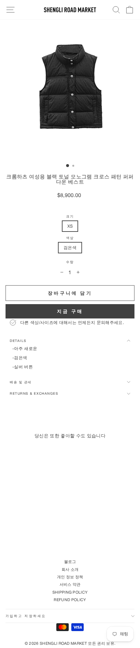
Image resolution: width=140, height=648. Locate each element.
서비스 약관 (70, 584)
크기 (70, 216)
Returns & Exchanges (34, 393)
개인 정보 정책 (70, 576)
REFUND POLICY (70, 599)
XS (70, 226)
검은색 (70, 247)
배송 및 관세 (21, 382)
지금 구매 (70, 311)
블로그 (70, 561)
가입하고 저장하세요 (26, 616)
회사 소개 (70, 569)
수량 (70, 262)
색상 (70, 238)
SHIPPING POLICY (70, 592)
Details (18, 341)
